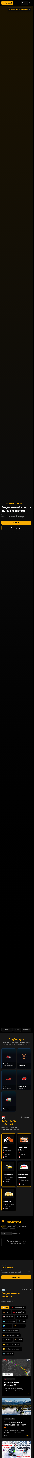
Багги (6, 1312)
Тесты (21, 1321)
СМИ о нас (8, 1353)
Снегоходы (21, 1317)
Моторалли (26, 1029)
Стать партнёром (16, 528)
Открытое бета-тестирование (18, 9)
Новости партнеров (11, 1344)
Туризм (12, 1230)
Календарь (16, 522)
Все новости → (26, 1289)
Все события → (26, 1117)
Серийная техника (10, 1330)
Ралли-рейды (7, 1029)
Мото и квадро (18, 1307)
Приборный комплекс (12, 1349)
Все (4, 1226)
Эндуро (17, 1029)
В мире (6, 1326)
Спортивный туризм (11, 1335)
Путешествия (9, 1321)
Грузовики (8, 1317)
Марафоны (17, 1233)
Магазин (7, 1340)
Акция (18, 1340)
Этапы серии (16, 1277)
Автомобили (18, 1312)
